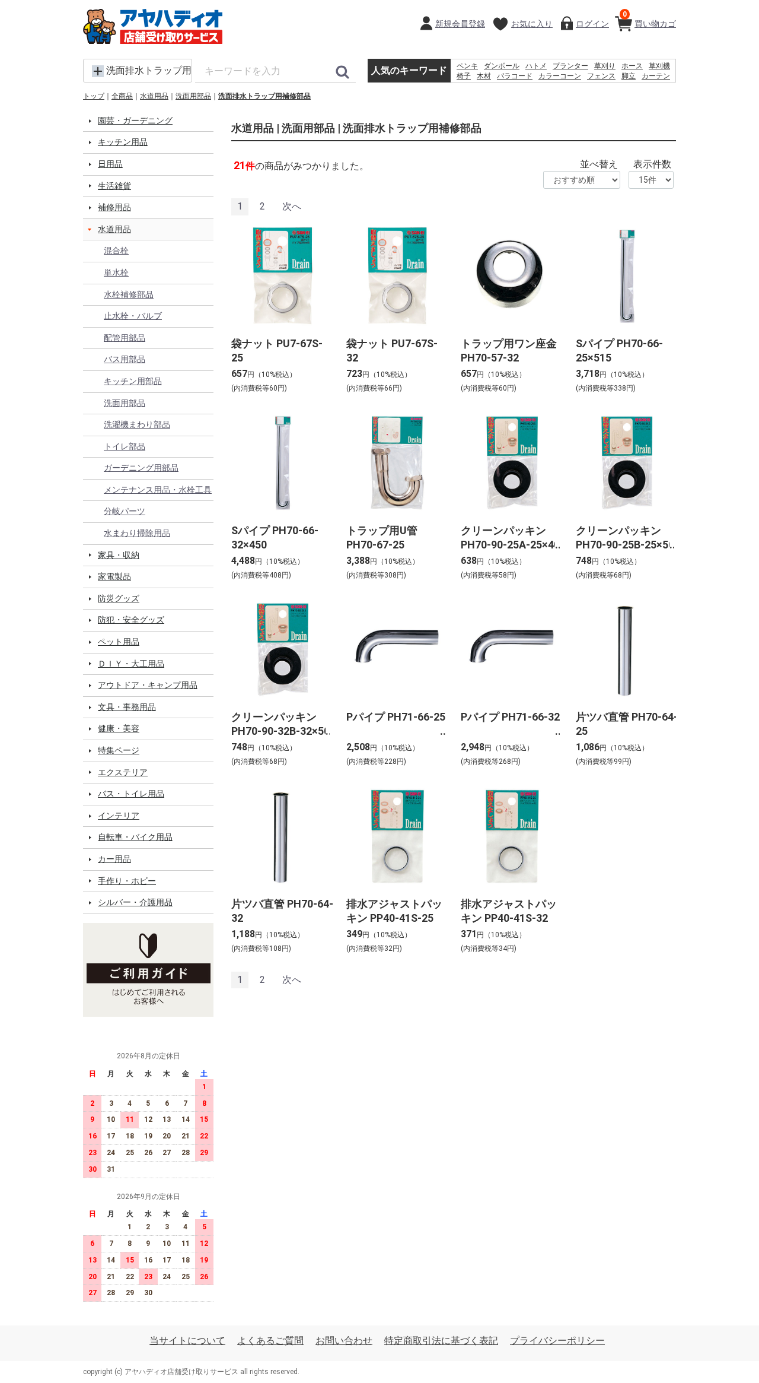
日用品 (110, 164)
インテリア (118, 815)
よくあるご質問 (270, 1340)
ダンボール (501, 66)
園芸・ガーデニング (135, 120)
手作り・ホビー (127, 881)
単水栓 (116, 272)
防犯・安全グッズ (131, 619)
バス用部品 (124, 359)
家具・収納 (118, 555)
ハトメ (536, 66)
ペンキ (467, 66)
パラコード (514, 76)
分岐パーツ (124, 511)
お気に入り (532, 23)
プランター (570, 66)
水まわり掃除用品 (137, 533)
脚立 (628, 76)
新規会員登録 (460, 23)
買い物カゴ (649, 19)
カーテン (656, 76)
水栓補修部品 (129, 294)
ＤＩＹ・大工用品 (131, 663)
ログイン (592, 23)
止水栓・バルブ (133, 316)
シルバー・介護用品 (135, 902)
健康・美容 (118, 728)
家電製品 (114, 576)
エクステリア (123, 772)
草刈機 (659, 66)
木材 (484, 76)
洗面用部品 (193, 96)
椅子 (464, 76)
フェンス (601, 76)
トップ (93, 96)
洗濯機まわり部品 (137, 424)
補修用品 (114, 207)
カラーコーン (559, 76)
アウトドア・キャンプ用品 (147, 685)
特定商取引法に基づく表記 (441, 1340)
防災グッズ (118, 598)
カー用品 (114, 859)
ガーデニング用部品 (141, 467)
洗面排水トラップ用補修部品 (264, 96)
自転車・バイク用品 (135, 837)
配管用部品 (124, 337)
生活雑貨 (114, 186)
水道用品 (154, 96)
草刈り (605, 66)
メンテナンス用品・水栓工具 (158, 489)
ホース (632, 66)
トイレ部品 (124, 446)
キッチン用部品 (133, 381)
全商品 (122, 96)
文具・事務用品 (127, 707)
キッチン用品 (123, 142)
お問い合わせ (343, 1340)
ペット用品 (118, 641)
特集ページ (118, 750)
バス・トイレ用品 (131, 793)
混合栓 (116, 250)
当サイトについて (187, 1340)
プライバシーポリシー (557, 1340)
